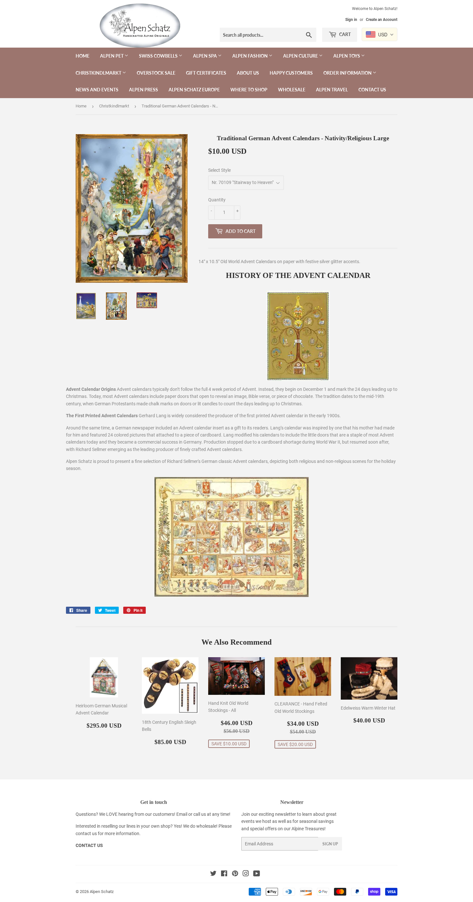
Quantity (217, 199)
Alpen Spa (205, 56)
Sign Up (330, 844)
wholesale (206, 826)
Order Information (348, 73)
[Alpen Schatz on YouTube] (256, 874)
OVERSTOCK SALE (156, 73)
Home (82, 56)
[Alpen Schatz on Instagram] (246, 874)
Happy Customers (291, 73)
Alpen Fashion (250, 56)
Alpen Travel (332, 89)
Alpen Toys (347, 56)
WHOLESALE (291, 89)
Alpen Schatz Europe (194, 89)
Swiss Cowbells (159, 56)
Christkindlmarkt (99, 73)
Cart (344, 34)
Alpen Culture (301, 56)
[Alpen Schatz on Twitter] (213, 874)
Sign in (351, 19)
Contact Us (372, 89)
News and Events (97, 89)
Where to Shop (248, 89)
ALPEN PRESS (143, 89)
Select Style (219, 170)
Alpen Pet (112, 56)
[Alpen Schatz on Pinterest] (235, 874)
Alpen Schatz (102, 891)
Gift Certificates (206, 73)
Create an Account (381, 19)
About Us (248, 73)
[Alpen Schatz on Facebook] (224, 874)
